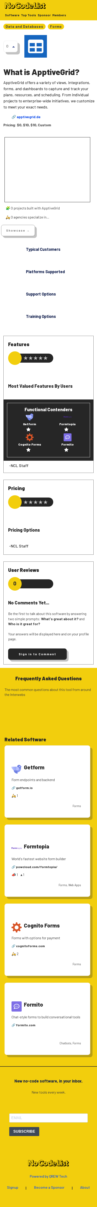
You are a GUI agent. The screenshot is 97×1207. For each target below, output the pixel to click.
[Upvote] (14, 47)
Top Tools (28, 15)
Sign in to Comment (37, 654)
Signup (12, 1187)
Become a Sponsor (49, 1187)
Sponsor (44, 15)
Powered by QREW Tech (48, 1176)
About (85, 1187)
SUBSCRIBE (24, 1131)
